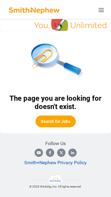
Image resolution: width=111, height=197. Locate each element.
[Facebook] (50, 153)
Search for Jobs (55, 121)
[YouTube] (39, 153)
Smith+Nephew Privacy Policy (55, 162)
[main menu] (101, 10)
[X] (61, 153)
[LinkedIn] (72, 153)
